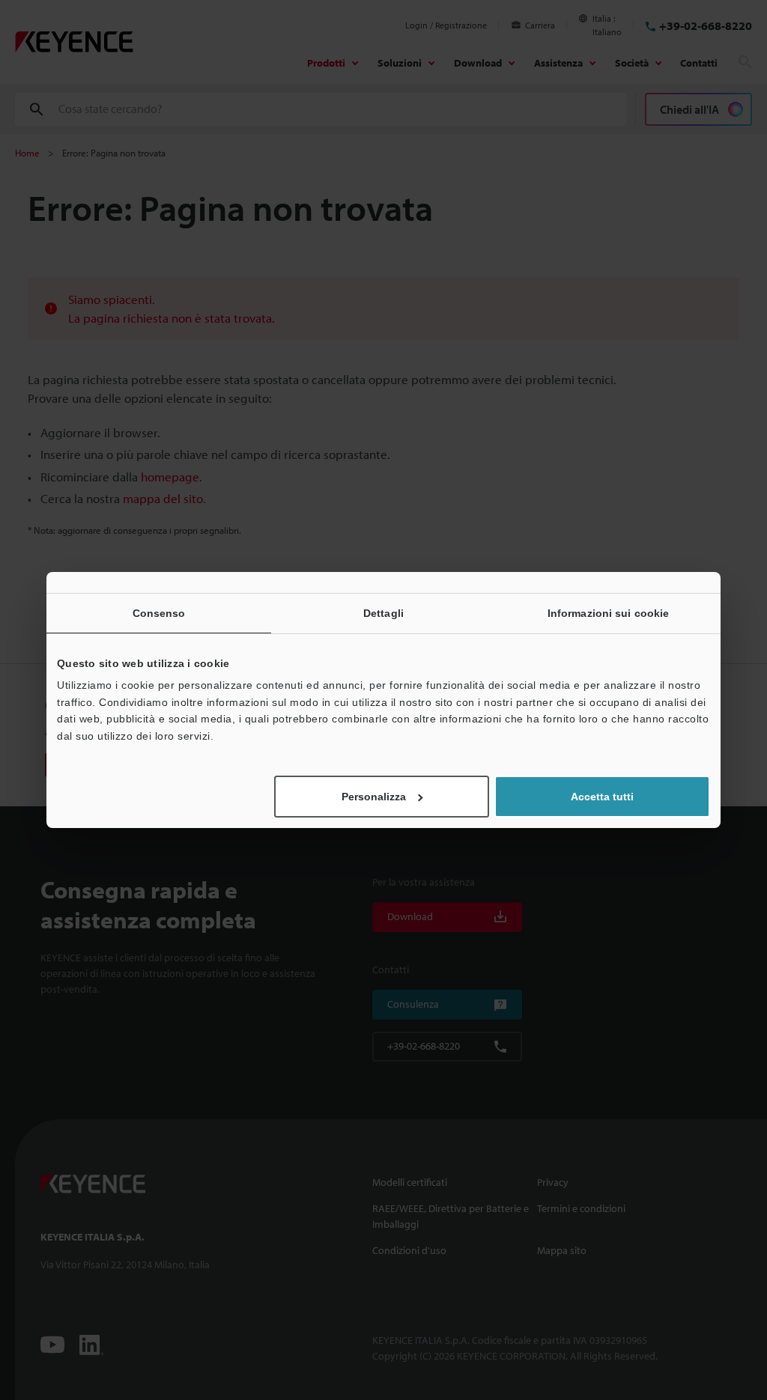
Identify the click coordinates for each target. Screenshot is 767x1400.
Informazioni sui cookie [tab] (608, 613)
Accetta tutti (602, 797)
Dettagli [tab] (383, 613)
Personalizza (374, 797)
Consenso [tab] (159, 613)
